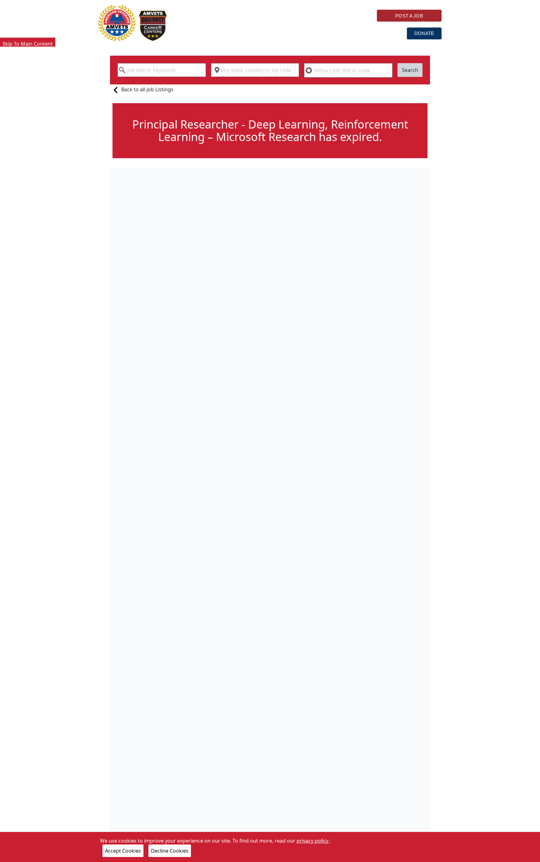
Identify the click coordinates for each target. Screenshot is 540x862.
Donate (424, 33)
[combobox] (162, 70)
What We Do (254, 33)
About (349, 33)
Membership (305, 33)
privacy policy (313, 840)
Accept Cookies (123, 850)
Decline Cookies (169, 850)
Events (386, 33)
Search (410, 70)
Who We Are (203, 33)
